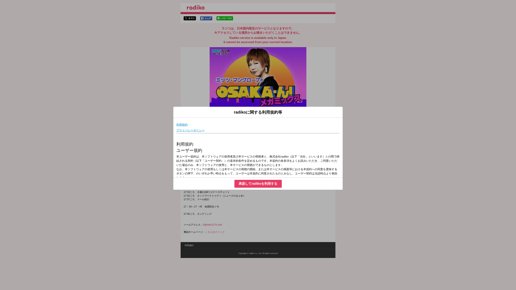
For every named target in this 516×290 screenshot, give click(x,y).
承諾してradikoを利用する (258, 183)
